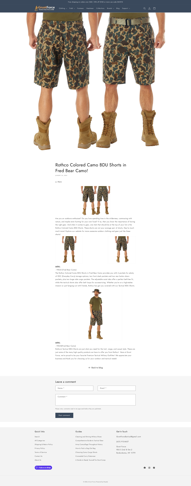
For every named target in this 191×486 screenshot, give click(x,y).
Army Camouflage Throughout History (88, 444)
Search (37, 437)
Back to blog (97, 367)
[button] (63, 8)
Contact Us (38, 456)
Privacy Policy (40, 448)
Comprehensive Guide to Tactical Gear (89, 440)
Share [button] (60, 182)
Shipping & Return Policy (44, 444)
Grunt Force (92, 482)
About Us (38, 460)
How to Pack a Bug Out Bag (85, 448)
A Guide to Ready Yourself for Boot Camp (90, 460)
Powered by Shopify (102, 482)
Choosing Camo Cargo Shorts (86, 452)
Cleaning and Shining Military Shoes (88, 437)
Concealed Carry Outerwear (85, 456)
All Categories (40, 440)
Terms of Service (41, 452)
